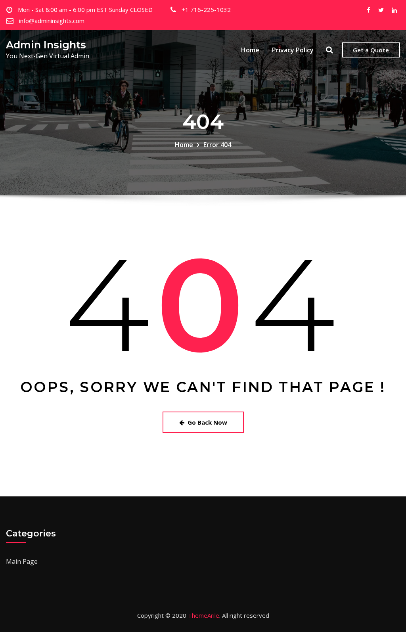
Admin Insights (46, 44)
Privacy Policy (293, 50)
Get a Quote (371, 50)
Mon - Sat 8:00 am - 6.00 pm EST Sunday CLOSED (85, 9)
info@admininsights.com (51, 21)
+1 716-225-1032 (206, 9)
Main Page (22, 561)
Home (250, 50)
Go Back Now (207, 422)
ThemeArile (203, 615)
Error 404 (217, 144)
